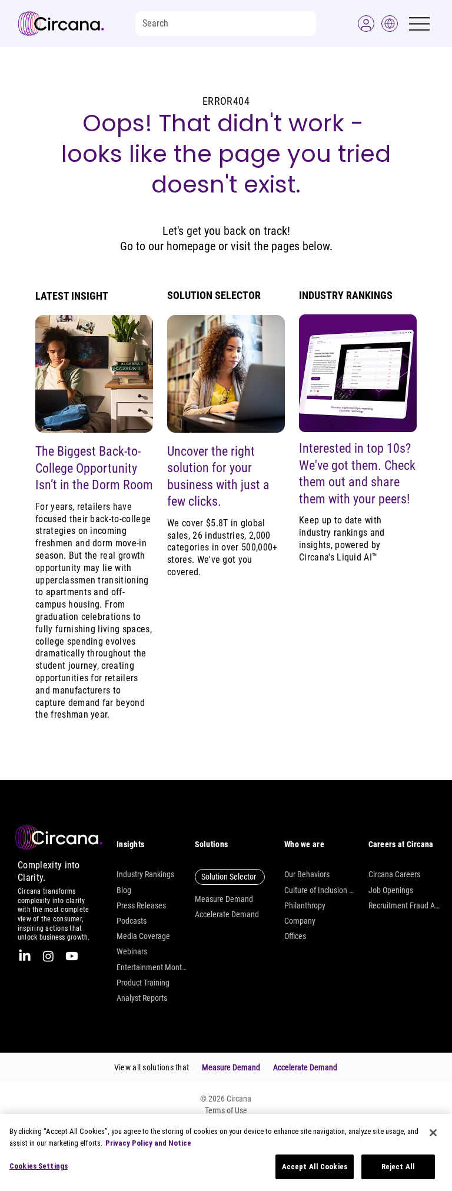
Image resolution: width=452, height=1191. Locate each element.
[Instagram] (48, 956)
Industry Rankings (145, 874)
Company (299, 920)
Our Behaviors (307, 874)
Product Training (143, 982)
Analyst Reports (142, 998)
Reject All (398, 1166)
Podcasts (132, 920)
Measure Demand (224, 899)
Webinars (132, 951)
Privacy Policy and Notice (148, 1143)
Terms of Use (226, 1110)
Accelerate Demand (227, 914)
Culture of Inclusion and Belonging (320, 890)
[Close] (433, 1133)
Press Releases (141, 905)
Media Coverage (143, 936)
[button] (366, 23)
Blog (124, 890)
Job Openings (390, 890)
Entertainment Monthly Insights (152, 967)
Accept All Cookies (314, 1166)
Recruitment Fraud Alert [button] (404, 905)
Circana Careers (394, 874)
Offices (295, 936)
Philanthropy (304, 905)
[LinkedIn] (25, 956)
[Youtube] (72, 956)
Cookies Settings (38, 1166)
